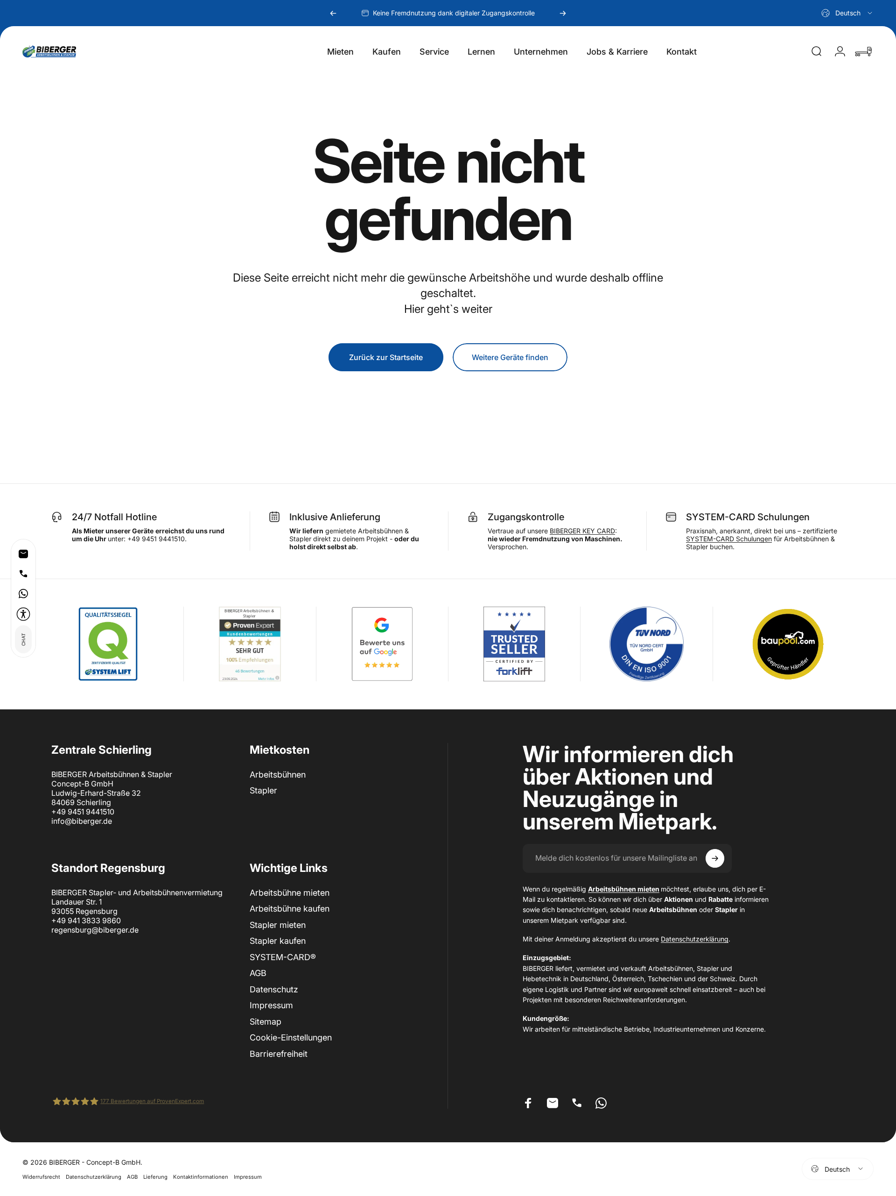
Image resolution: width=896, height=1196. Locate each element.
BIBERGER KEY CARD (582, 531)
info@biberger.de (81, 821)
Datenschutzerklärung (694, 939)
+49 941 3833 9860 (86, 920)
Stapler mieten (278, 925)
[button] (23, 614)
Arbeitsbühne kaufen (289, 908)
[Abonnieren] (715, 858)
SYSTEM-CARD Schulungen (729, 539)
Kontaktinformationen (200, 1176)
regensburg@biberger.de (95, 929)
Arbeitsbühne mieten (289, 893)
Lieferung (155, 1176)
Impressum (271, 1005)
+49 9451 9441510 (82, 811)
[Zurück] (333, 13)
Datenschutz (274, 989)
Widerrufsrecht (41, 1176)
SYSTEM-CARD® (283, 957)
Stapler (263, 790)
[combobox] (847, 13)
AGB (258, 973)
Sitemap (265, 1021)
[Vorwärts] (563, 13)
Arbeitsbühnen (278, 774)
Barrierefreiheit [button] (279, 1054)
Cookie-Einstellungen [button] (291, 1037)
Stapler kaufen (278, 941)
